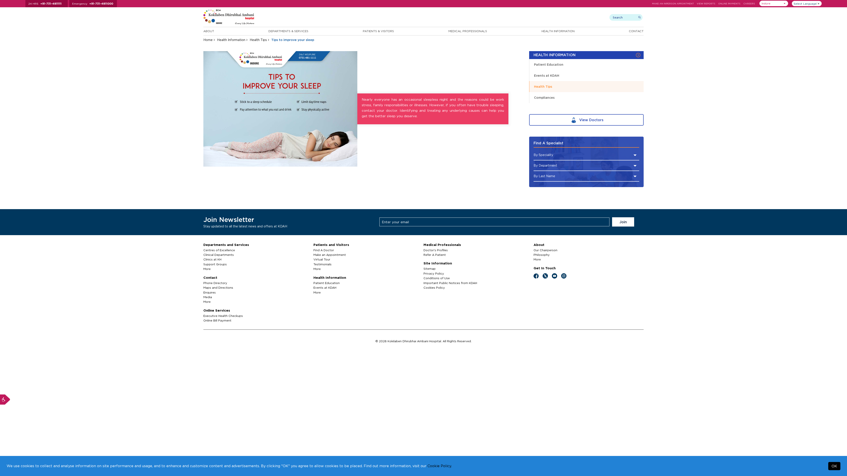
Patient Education (548, 64)
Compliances (544, 97)
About (208, 31)
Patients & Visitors (378, 31)
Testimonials (322, 264)
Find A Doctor (323, 250)
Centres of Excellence (219, 250)
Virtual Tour (321, 259)
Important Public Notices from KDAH (450, 282)
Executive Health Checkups (223, 315)
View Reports (706, 3)
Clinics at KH (212, 259)
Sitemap (430, 268)
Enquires (209, 292)
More (207, 268)
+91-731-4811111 (51, 3)
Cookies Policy (434, 287)
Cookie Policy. (439, 466)
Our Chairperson (545, 250)
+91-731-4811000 (101, 3)
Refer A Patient (435, 254)
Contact (636, 31)
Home (208, 39)
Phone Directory (215, 282)
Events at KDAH (546, 75)
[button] (773, 3)
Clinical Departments (218, 254)
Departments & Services (288, 31)
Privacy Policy (434, 273)
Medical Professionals (467, 31)
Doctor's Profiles (436, 250)
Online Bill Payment (217, 320)
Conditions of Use (437, 278)
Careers (749, 3)
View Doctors (590, 120)
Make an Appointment (329, 254)
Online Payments (729, 3)
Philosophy (542, 254)
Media (207, 297)
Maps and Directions (218, 287)
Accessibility (5, 399)
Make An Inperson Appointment (673, 3)
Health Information (558, 31)
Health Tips (258, 39)
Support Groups (215, 264)
